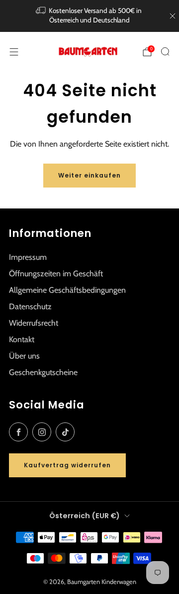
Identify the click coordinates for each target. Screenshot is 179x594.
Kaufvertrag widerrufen (67, 465)
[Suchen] (165, 51)
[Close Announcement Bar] (172, 15)
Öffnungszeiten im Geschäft (56, 273)
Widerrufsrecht (33, 323)
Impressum (28, 257)
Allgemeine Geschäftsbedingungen (67, 290)
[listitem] (89, 16)
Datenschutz (30, 306)
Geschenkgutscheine (43, 372)
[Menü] (14, 52)
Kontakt (21, 339)
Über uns (24, 356)
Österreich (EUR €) (84, 516)
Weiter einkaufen (89, 175)
